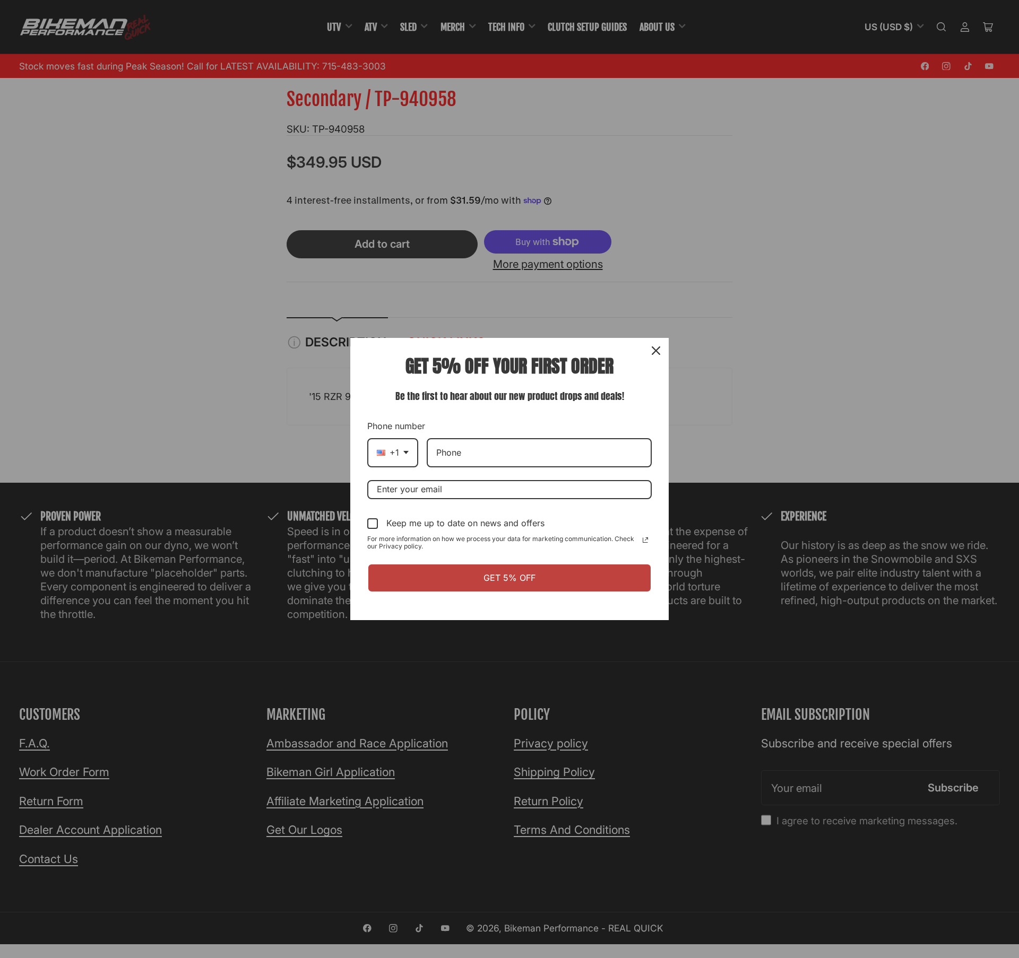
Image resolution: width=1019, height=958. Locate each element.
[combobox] (392, 452)
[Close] (656, 350)
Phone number (396, 426)
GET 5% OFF (509, 577)
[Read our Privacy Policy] (645, 540)
